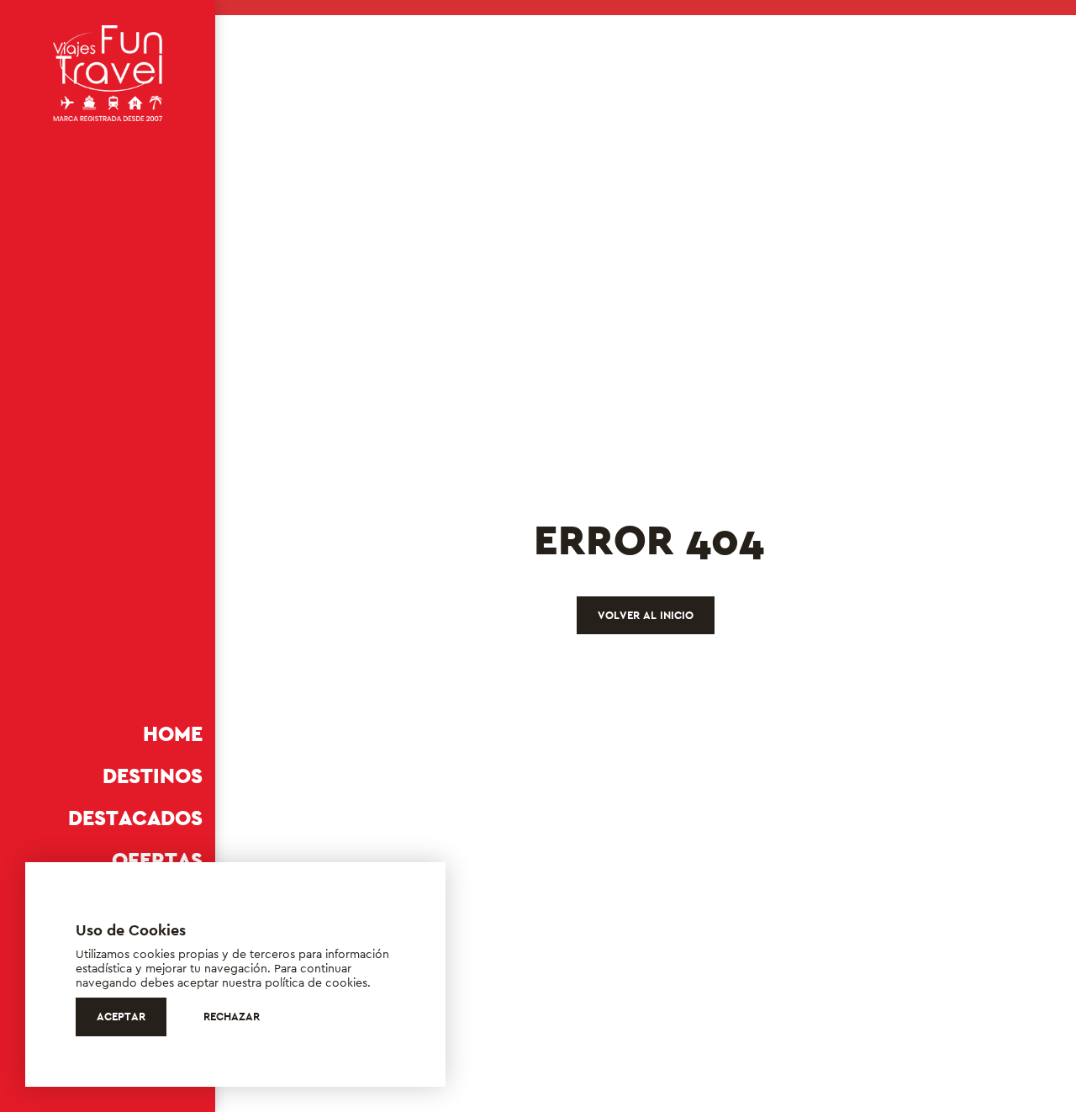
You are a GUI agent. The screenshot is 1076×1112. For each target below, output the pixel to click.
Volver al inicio (646, 615)
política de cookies (316, 982)
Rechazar (231, 1016)
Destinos (153, 776)
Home (173, 734)
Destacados (135, 818)
